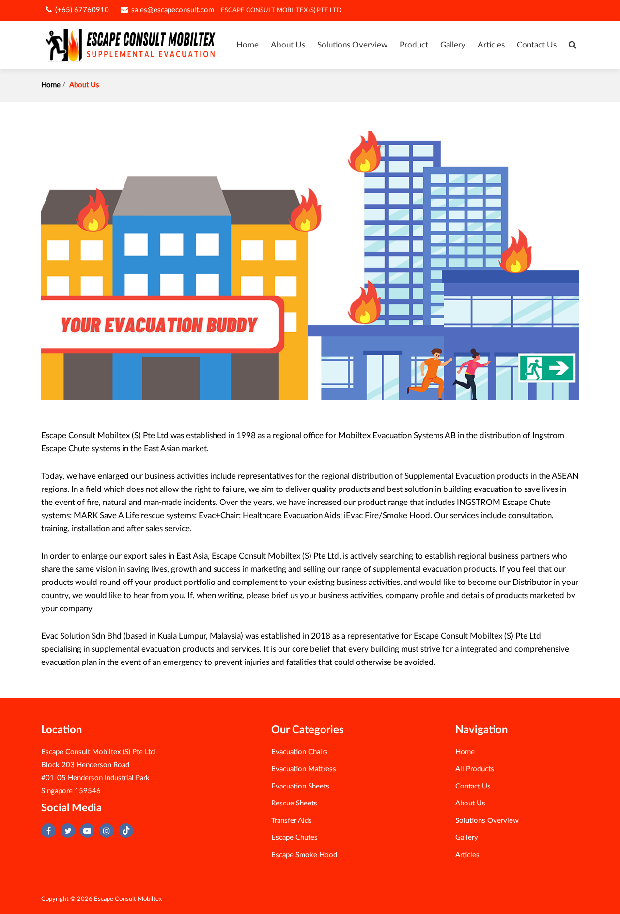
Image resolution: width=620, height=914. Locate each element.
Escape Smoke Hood (304, 855)
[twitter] (68, 830)
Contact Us (537, 45)
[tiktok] (126, 830)
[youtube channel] (87, 830)
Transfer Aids (291, 820)
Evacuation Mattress (303, 768)
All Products (474, 768)
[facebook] (48, 830)
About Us (288, 45)
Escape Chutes (294, 837)
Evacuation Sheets (300, 786)
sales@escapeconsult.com (171, 10)
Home (247, 45)
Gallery (452, 45)
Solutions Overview (352, 45)
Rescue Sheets (294, 803)
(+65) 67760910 (81, 10)
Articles (491, 45)
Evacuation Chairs (299, 752)
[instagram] (106, 830)
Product (414, 45)
